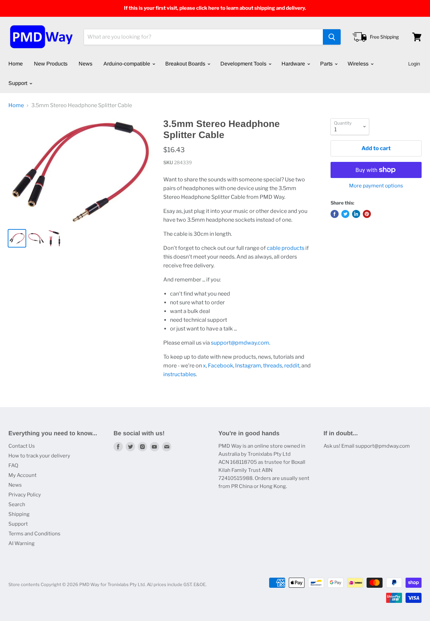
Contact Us (21, 446)
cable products (285, 248)
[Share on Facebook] (335, 214)
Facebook (220, 365)
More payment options (376, 186)
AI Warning (21, 543)
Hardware (294, 63)
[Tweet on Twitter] (345, 214)
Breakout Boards (186, 63)
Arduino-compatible (127, 63)
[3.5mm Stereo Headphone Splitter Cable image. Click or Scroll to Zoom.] (80, 170)
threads (272, 365)
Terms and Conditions (34, 534)
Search (16, 504)
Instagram (248, 365)
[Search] (332, 37)
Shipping (19, 514)
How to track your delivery (39, 456)
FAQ (13, 465)
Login (414, 63)
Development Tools (244, 63)
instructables (179, 374)
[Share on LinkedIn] (356, 214)
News (85, 63)
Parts (327, 63)
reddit (291, 365)
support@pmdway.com (240, 343)
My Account (22, 475)
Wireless (359, 63)
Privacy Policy (24, 495)
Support (18, 83)
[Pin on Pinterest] (367, 214)
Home (15, 63)
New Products (51, 63)
